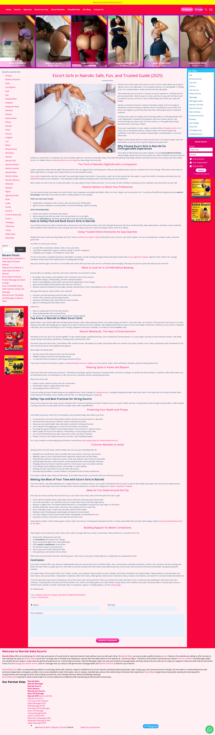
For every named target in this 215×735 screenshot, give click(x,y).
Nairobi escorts (171, 128)
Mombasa (9, 153)
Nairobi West (10, 172)
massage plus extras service (25, 663)
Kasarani (9, 110)
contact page (116, 585)
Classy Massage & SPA (37, 713)
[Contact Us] (211, 9)
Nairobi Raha (194, 112)
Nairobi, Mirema (12, 180)
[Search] (206, 9)
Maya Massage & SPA (37, 703)
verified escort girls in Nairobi (89, 237)
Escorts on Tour (41, 9)
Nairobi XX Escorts (35, 698)
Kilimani (8, 126)
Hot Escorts (63, 595)
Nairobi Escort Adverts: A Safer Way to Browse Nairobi (12, 270)
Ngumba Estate (11, 195)
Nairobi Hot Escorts (77, 595)
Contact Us (99, 9)
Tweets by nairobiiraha (90, 727)
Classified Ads (74, 9)
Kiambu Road (10, 118)
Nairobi (8, 157)
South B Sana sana (13, 214)
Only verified (197, 166)
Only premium (198, 159)
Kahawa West (11, 99)
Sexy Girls (193, 126)
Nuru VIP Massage (36, 693)
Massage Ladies (196, 101)
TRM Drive (9, 226)
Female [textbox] (193, 154)
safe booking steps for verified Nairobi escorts (100, 440)
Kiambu (8, 114)
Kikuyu (8, 122)
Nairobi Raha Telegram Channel (52, 727)
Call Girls (39, 595)
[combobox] (201, 150)
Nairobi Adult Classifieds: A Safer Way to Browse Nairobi (13, 261)
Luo (7, 141)
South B (8, 211)
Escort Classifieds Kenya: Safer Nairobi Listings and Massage (13, 289)
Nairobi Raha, (127, 656)
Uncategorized (195, 130)
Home (8, 9)
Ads (190, 75)
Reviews (192, 119)
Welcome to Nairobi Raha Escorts (24, 651)
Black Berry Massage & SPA (39, 718)
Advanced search (202, 174)
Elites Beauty (33, 688)
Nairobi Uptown (12, 168)
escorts (165, 656)
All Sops (8, 75)
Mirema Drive (11, 149)
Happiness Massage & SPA (39, 720)
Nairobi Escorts (195, 108)
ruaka (7, 203)
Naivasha (9, 184)
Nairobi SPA (33, 696)
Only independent (199, 162)
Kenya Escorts (195, 93)
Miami (8, 145)
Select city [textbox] (194, 149)
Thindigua (9, 222)
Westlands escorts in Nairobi (82, 363)
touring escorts (102, 392)
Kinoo (7, 129)
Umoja (8, 230)
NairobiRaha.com (9, 669)
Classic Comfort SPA (36, 715)
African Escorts (195, 79)
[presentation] (4, 41)
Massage (193, 97)
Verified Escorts (195, 134)
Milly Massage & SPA (36, 706)
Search (5, 245)
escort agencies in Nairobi (138, 257)
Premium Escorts (196, 115)
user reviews (108, 287)
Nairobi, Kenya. (11, 176)
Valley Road (10, 234)
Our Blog (87, 9)
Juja (7, 95)
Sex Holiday (194, 123)
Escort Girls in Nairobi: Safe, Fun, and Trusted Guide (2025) (107, 75)
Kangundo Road (12, 106)
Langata (8, 137)
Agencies (28, 9)
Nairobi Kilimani (12, 164)
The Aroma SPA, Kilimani (38, 701)
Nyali (7, 199)
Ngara (8, 191)
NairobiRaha (149, 672)
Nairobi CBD (10, 160)
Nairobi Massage (35, 683)
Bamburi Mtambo (12, 79)
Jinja (7, 91)
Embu (7, 83)
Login (199, 9)
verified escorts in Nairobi (68, 160)
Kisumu (8, 133)
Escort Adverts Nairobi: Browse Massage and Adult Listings (13, 280)
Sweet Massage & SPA (37, 723)
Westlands (9, 238)
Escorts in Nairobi (185, 658)
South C (8, 218)
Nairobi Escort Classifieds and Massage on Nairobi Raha (13, 298)
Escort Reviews (58, 9)
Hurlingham (10, 87)
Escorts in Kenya (50, 595)
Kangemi (9, 102)
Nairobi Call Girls (196, 104)
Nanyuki (8, 187)
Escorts (17, 9)
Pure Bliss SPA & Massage (38, 708)
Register (188, 9)
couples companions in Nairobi (120, 486)
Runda (8, 207)
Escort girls (34, 176)
